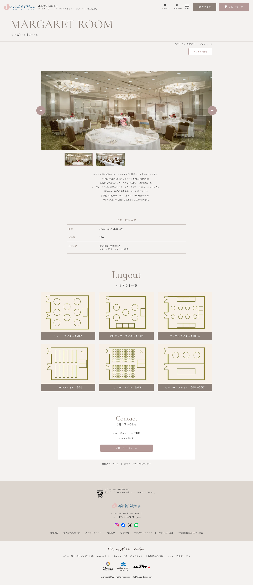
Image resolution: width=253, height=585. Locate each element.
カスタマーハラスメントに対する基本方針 (153, 532)
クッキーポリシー (93, 532)
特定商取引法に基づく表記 (190, 532)
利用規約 (54, 532)
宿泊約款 (111, 532)
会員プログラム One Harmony (90, 556)
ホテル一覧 (68, 556)
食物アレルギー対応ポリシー (137, 463)
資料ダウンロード (110, 463)
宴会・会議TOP (187, 44)
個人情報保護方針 (71, 532)
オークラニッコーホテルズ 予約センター (126, 556)
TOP (176, 44)
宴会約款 (124, 532)
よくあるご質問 (200, 51)
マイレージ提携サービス (178, 556)
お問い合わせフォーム (126, 448)
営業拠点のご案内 (156, 556)
